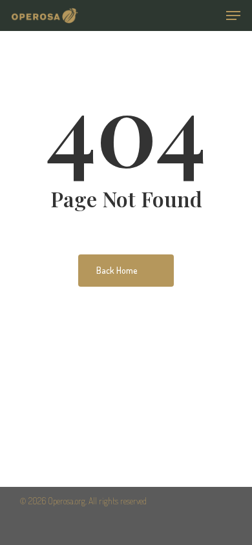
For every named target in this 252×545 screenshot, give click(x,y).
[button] (233, 15)
